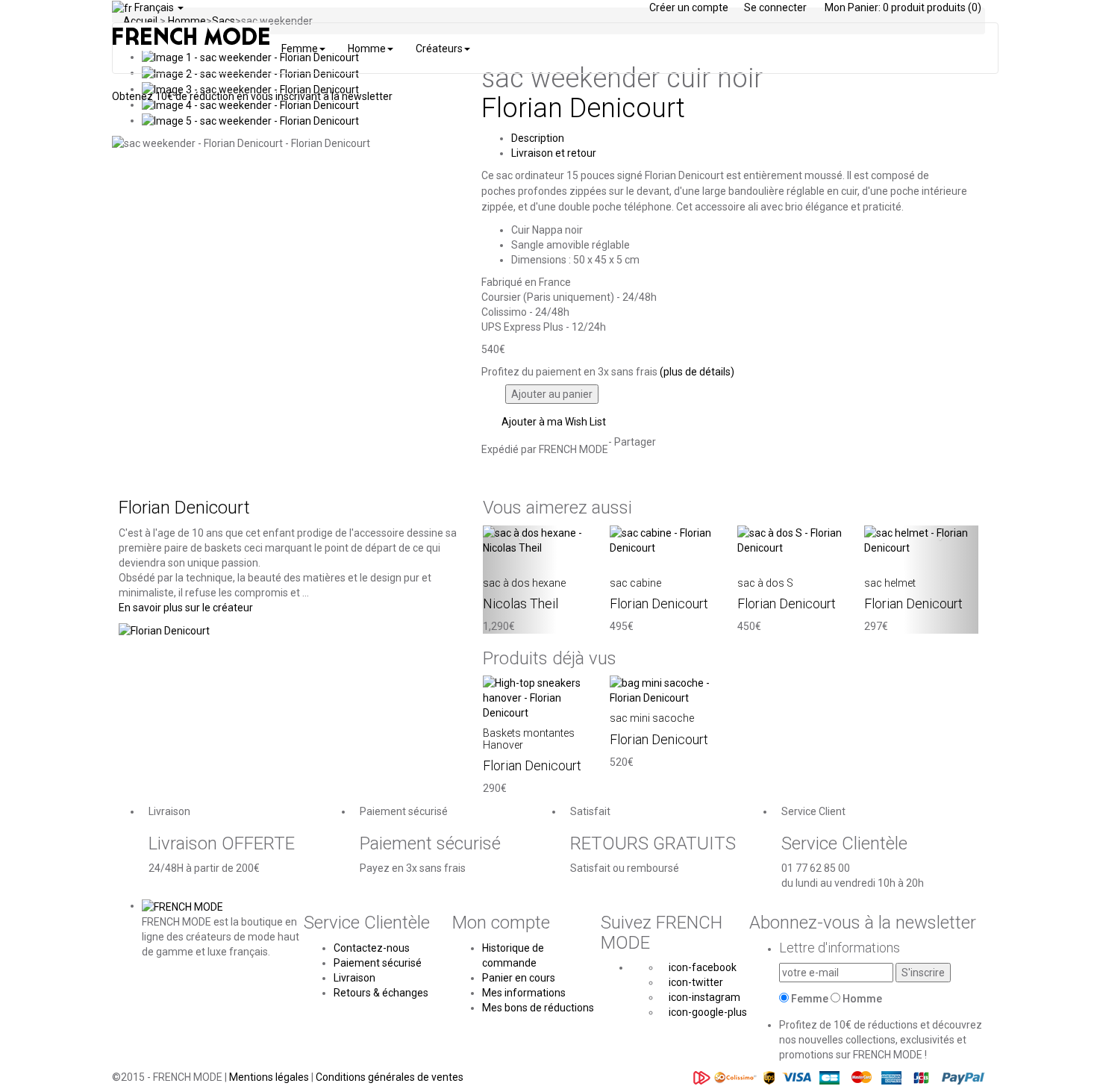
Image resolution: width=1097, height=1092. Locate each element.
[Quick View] (487, 563)
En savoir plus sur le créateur (186, 608)
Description (537, 138)
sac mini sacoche (652, 718)
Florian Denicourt (583, 108)
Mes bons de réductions (538, 1008)
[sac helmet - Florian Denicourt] (921, 540)
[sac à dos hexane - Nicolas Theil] (540, 540)
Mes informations (524, 993)
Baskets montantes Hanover (529, 738)
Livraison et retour (553, 153)
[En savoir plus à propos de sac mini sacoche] (667, 690)
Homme (862, 999)
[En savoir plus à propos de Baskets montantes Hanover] (540, 697)
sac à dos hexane (524, 583)
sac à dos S (765, 583)
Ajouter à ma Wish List (552, 422)
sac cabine (635, 583)
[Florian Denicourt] (164, 630)
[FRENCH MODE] (182, 905)
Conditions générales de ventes (389, 1077)
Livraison (354, 978)
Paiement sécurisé (378, 963)
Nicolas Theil (520, 603)
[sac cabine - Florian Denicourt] (667, 540)
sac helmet (890, 583)
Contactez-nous (372, 948)
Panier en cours (518, 978)
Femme (809, 999)
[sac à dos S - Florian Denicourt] (794, 540)
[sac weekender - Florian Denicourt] (250, 104)
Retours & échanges (381, 993)
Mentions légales (270, 1077)
